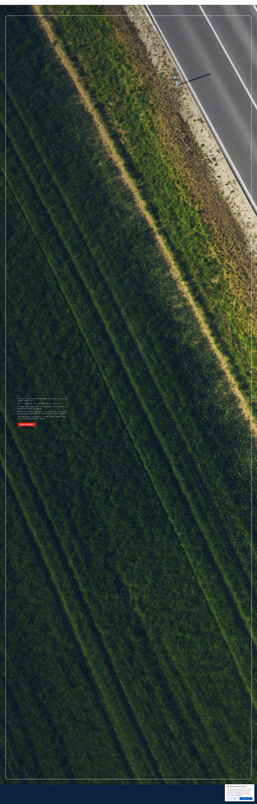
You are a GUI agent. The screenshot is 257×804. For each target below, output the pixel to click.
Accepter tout (246, 798)
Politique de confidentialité (236, 795)
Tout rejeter (233, 798)
